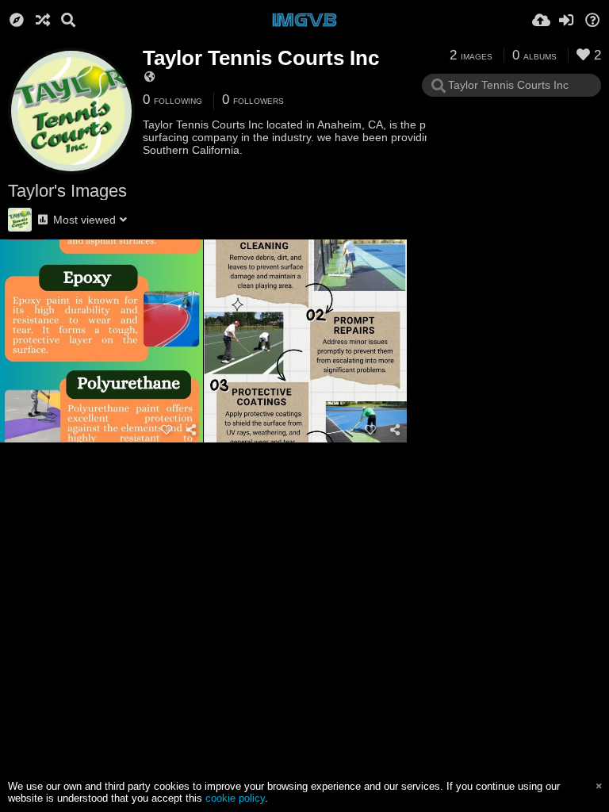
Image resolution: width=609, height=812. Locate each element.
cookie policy (235, 798)
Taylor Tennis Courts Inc (261, 58)
